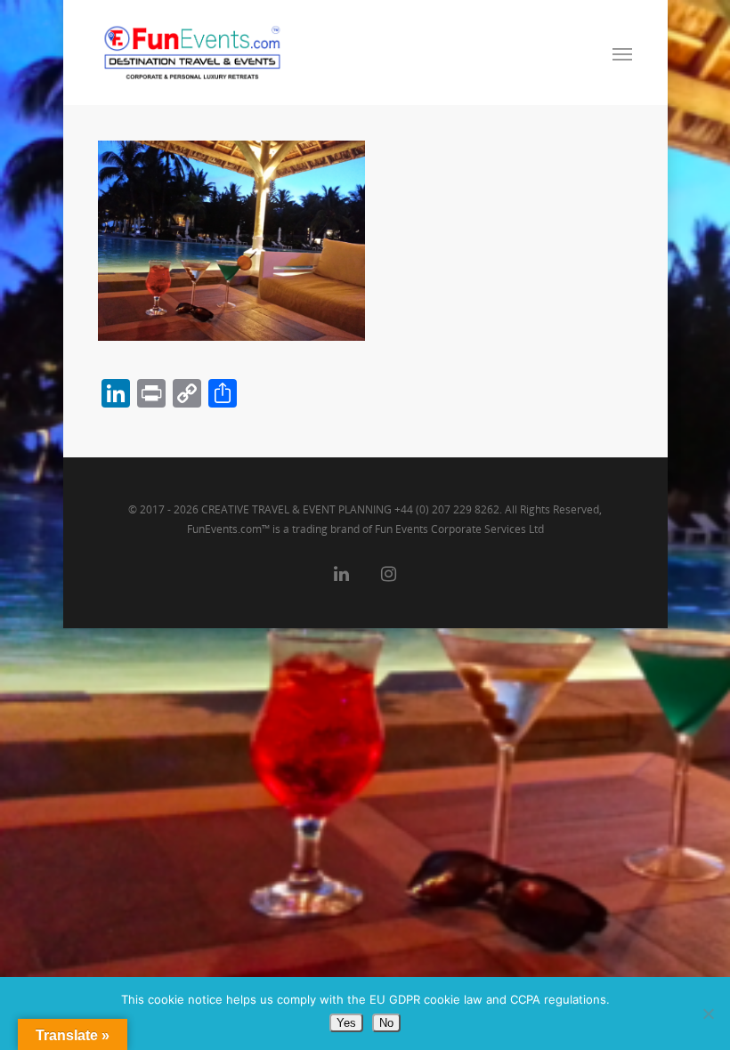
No (386, 1023)
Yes (346, 1023)
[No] (708, 1013)
